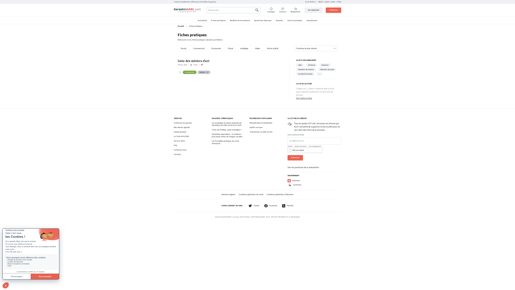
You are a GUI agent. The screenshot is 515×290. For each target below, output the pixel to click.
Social (183, 48)
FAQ (175, 145)
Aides (257, 48)
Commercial (199, 48)
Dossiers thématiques (222, 118)
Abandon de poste (327, 69)
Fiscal (230, 48)
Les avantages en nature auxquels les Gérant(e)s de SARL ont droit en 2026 (227, 124)
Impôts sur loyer (256, 127)
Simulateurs (312, 20)
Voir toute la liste (304, 98)
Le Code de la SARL (181, 136)
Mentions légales (228, 194)
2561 (300, 65)
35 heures (311, 65)
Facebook (273, 205)
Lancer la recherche (257, 10)
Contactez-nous (180, 150)
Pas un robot (298, 150)
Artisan (202, 72)
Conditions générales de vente (251, 194)
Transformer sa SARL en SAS (261, 132)
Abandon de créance (306, 69)
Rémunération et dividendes (261, 123)
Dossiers (279, 20)
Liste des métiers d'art (193, 61)
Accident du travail (305, 74)
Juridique (244, 48)
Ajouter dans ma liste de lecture (180, 72)
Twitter (256, 205)
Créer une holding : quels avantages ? (227, 130)
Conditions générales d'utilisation (280, 194)
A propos (177, 154)
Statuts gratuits (180, 132)
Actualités (202, 20)
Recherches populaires (261, 118)
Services (178, 118)
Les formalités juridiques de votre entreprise (225, 142)
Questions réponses (263, 20)
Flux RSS (290, 205)
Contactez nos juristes (183, 123)
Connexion (297, 185)
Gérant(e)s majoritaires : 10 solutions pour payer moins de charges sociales (227, 135)
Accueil (181, 26)
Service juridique (294, 20)
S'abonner (333, 10)
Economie (216, 48)
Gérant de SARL (187, 10)
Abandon (324, 65)
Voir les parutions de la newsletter (303, 167)
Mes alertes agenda (182, 127)
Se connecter (313, 10)
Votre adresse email (296, 135)
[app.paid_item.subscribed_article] (202, 65)
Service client (179, 141)
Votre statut (272, 48)
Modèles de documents (240, 20)
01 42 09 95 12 (310, 2)
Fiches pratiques (218, 20)
